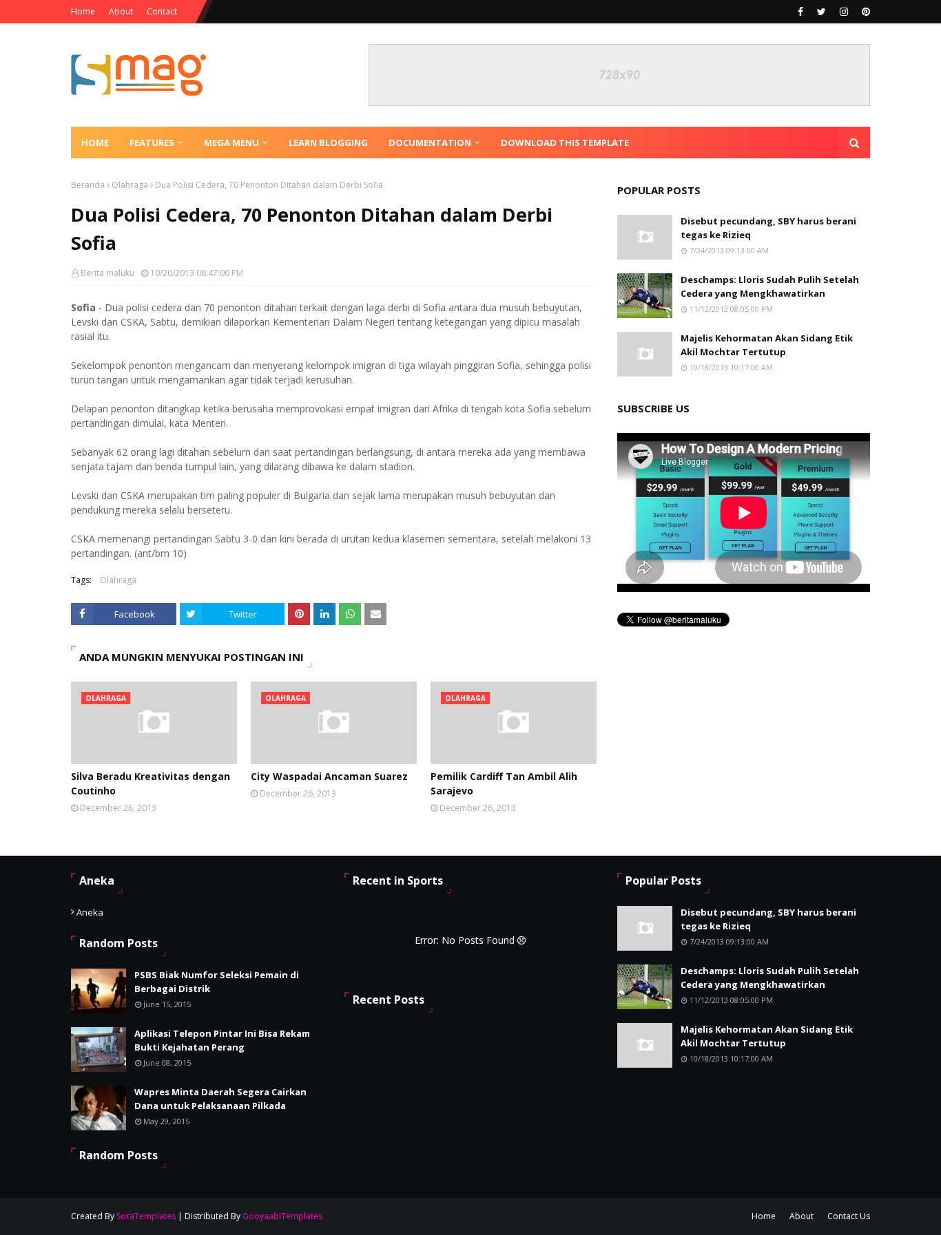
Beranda (88, 185)
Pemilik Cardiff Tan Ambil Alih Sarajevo (504, 783)
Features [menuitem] (152, 142)
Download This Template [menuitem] (565, 142)
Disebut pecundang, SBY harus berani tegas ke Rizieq (768, 228)
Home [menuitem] (95, 142)
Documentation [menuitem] (430, 142)
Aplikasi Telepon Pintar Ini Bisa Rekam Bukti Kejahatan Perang (222, 1040)
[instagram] (843, 11)
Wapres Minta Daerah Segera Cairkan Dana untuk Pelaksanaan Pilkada (220, 1099)
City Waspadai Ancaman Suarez (329, 776)
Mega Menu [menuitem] (231, 142)
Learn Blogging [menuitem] (328, 142)
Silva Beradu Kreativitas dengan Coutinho (150, 783)
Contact (162, 11)
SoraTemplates (146, 1216)
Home (83, 11)
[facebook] (800, 11)
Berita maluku (107, 273)
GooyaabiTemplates (282, 1216)
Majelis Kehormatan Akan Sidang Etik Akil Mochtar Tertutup (767, 345)
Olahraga (130, 185)
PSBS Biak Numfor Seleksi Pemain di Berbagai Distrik (216, 982)
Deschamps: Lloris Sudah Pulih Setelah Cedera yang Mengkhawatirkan (770, 286)
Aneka (89, 912)
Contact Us (848, 1216)
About (121, 11)
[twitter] (821, 11)
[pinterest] (864, 11)
